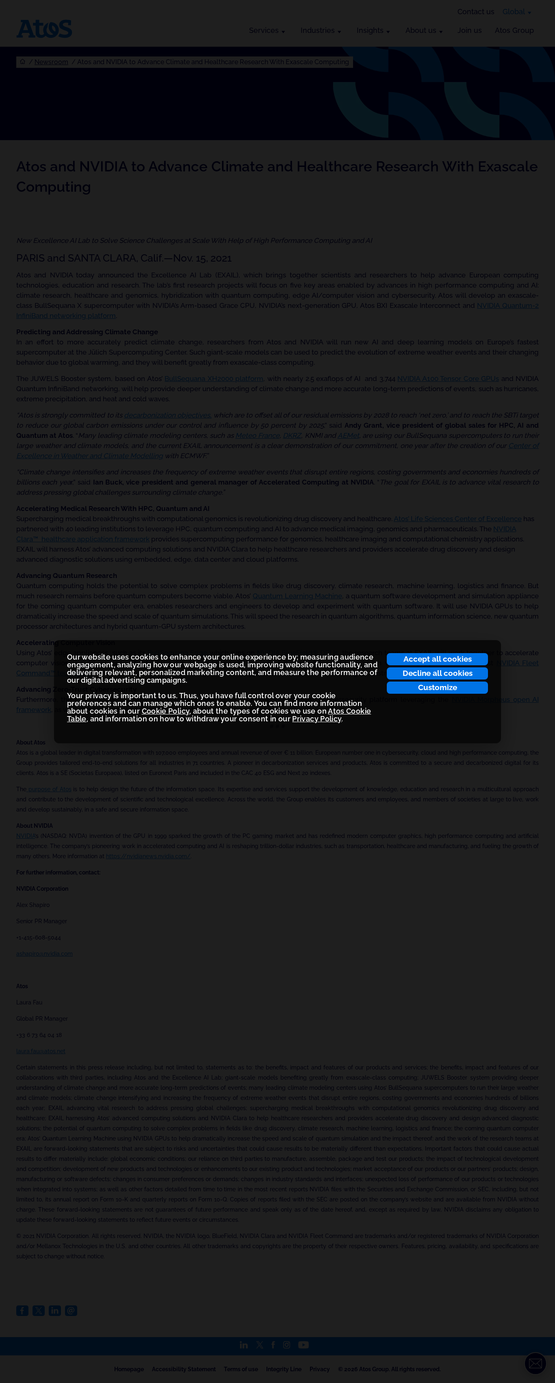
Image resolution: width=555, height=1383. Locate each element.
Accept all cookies (437, 658)
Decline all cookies (438, 673)
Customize (437, 687)
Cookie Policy (166, 711)
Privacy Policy (316, 718)
